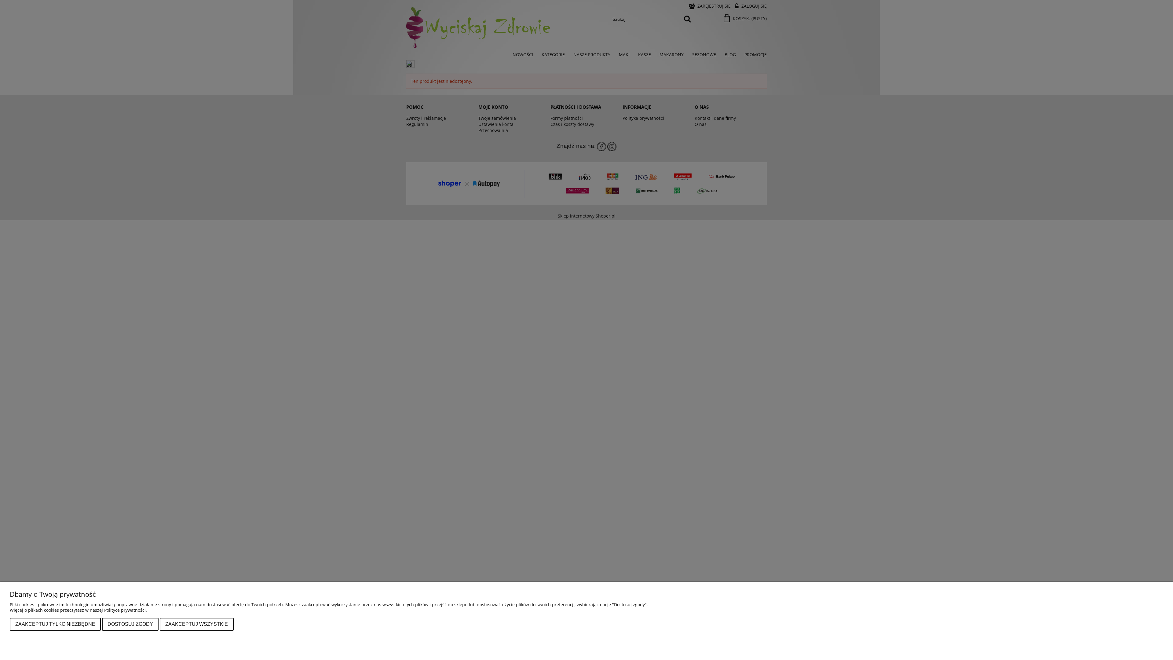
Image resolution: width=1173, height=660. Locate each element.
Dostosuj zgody (130, 624)
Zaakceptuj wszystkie (196, 624)
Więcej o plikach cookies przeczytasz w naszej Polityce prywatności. (78, 610)
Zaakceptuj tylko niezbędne (55, 624)
